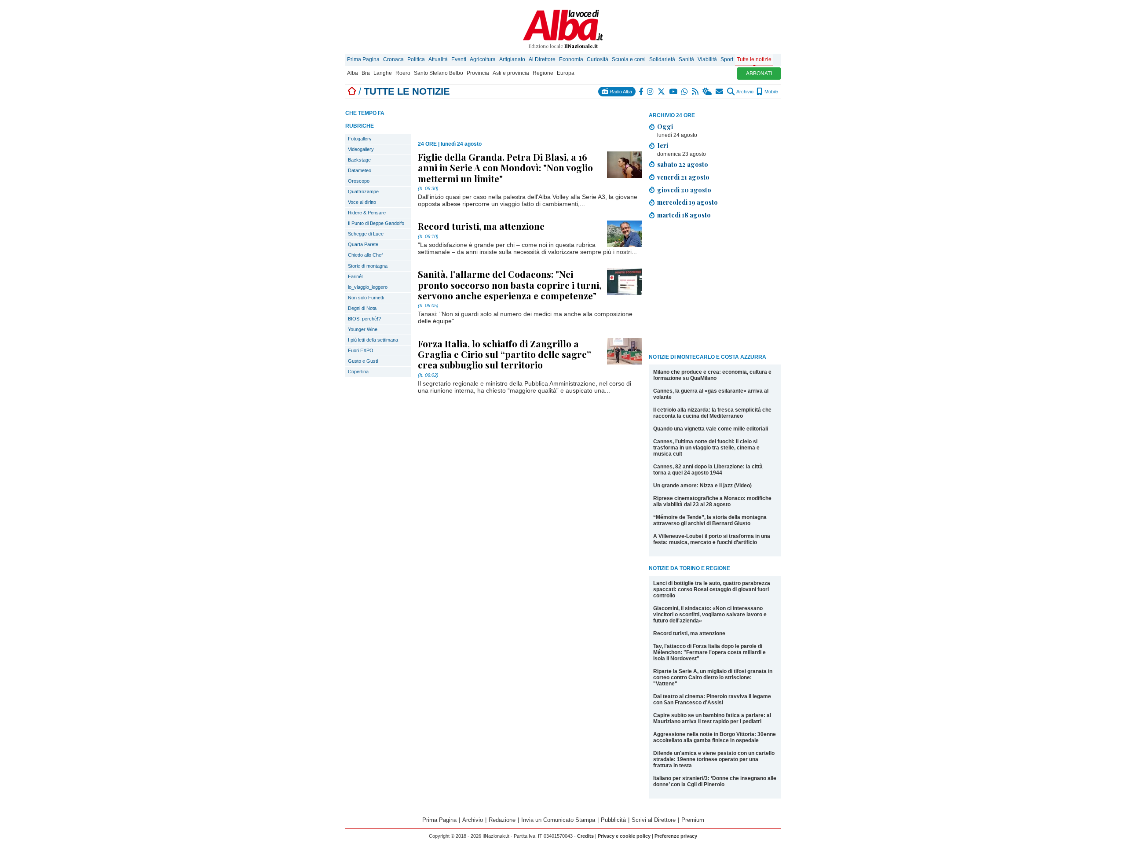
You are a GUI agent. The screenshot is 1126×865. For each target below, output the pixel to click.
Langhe (382, 73)
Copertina (358, 371)
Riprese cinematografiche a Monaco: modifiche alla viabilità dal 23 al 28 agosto (712, 501)
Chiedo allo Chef (365, 255)
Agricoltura (483, 59)
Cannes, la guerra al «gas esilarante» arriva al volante (710, 394)
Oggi (665, 126)
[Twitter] (662, 91)
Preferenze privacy (675, 836)
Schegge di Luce (366, 233)
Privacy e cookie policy (624, 836)
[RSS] (695, 91)
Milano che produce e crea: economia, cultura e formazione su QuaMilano (712, 375)
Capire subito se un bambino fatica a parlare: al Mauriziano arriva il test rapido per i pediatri (712, 718)
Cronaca (393, 59)
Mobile (770, 91)
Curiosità (597, 59)
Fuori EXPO (360, 350)
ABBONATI (759, 73)
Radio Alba (620, 91)
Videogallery (361, 149)
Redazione (502, 820)
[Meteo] (707, 91)
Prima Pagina (363, 59)
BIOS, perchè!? (364, 318)
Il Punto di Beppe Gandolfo (376, 223)
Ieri (662, 145)
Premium (692, 820)
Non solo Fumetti (366, 297)
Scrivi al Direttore (654, 820)
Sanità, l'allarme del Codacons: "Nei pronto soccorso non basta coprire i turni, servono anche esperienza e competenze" (509, 284)
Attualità (438, 59)
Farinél (355, 276)
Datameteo (359, 170)
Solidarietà (662, 59)
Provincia (478, 73)
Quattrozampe (363, 191)
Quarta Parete (363, 244)
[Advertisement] (715, 288)
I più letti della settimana (373, 339)
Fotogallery (360, 138)
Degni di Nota (362, 308)
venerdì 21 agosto (683, 177)
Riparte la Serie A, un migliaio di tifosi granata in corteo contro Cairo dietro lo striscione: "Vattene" (712, 677)
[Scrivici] (720, 91)
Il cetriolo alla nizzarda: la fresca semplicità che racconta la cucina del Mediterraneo (712, 413)
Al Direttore (542, 59)
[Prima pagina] (352, 91)
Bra (366, 73)
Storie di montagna (368, 266)
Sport (726, 59)
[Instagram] (650, 91)
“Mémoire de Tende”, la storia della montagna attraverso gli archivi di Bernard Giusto (710, 520)
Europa (565, 73)
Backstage (359, 159)
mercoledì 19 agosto (687, 202)
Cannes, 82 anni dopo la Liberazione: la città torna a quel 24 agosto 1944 (708, 470)
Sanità (686, 59)
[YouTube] (673, 91)
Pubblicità (613, 820)
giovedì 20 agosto (684, 189)
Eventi (458, 59)
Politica (416, 59)
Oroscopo (358, 181)
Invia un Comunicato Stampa (558, 820)
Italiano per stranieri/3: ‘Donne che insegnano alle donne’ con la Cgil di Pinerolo (714, 781)
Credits (585, 836)
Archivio (744, 91)
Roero (402, 73)
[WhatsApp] (685, 91)
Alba (352, 73)
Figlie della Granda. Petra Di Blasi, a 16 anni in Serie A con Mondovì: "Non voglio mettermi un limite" (505, 167)
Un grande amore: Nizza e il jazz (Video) (702, 485)
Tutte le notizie (754, 59)
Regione (543, 73)
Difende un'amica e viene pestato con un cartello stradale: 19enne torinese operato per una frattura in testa (714, 759)
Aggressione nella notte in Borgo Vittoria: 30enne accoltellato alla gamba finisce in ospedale (714, 737)
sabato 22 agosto (682, 164)
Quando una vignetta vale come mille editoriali (710, 429)
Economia (571, 59)
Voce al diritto (362, 202)
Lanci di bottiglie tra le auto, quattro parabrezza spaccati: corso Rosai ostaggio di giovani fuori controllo (711, 589)
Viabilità (707, 59)
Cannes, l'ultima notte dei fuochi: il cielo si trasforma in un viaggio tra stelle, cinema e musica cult (706, 447)
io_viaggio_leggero (368, 287)
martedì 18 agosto (684, 214)
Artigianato (512, 59)
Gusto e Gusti (363, 361)
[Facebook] (641, 91)
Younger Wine (362, 329)
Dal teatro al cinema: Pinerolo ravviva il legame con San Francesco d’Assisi (712, 699)
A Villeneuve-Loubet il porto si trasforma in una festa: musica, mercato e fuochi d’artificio (711, 539)
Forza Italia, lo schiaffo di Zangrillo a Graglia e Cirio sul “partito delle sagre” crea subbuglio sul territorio (504, 354)
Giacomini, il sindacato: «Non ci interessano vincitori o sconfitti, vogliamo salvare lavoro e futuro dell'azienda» (710, 614)
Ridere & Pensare (367, 212)
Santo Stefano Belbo (438, 73)
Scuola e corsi (629, 59)
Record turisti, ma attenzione (689, 633)
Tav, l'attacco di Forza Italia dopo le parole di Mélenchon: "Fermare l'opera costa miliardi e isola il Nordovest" (709, 652)
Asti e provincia (511, 73)
